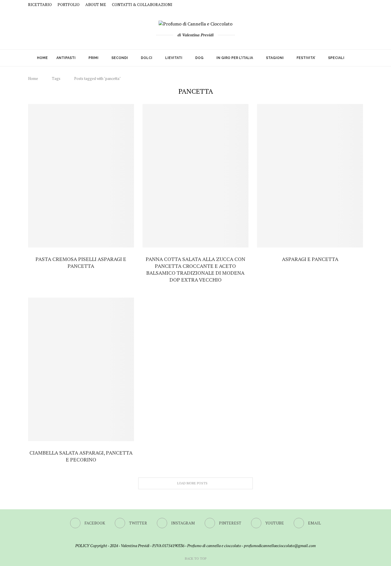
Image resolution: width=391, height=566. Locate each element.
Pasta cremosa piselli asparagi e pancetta (80, 262)
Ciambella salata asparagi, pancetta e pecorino (81, 456)
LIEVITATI (173, 58)
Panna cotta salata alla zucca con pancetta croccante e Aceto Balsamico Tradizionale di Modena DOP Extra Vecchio (195, 269)
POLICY (82, 545)
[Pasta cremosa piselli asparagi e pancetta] (81, 175)
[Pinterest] (347, 4)
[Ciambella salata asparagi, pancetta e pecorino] (81, 369)
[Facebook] (327, 4)
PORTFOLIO (69, 4)
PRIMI (93, 58)
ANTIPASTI (66, 58)
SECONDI (119, 58)
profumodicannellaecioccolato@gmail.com (280, 545)
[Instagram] (340, 4)
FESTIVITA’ (306, 58)
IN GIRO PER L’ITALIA (234, 58)
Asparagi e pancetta (310, 259)
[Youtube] (354, 4)
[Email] (361, 4)
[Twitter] (333, 4)
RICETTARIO (40, 4)
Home (33, 78)
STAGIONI (275, 58)
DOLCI (146, 58)
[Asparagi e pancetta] (310, 175)
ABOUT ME (95, 4)
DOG (199, 58)
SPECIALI (336, 58)
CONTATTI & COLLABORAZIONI (142, 4)
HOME (42, 58)
